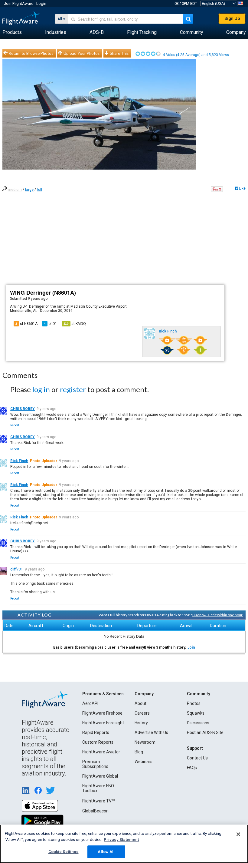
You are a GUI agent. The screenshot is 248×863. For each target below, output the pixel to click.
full (39, 189)
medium (15, 189)
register (73, 389)
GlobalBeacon (95, 810)
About (140, 703)
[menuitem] (12, 32)
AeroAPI (90, 703)
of (50, 324)
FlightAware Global (100, 776)
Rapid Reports (95, 732)
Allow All (106, 851)
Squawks (195, 713)
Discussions (198, 722)
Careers (142, 713)
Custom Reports (97, 742)
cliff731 (16, 569)
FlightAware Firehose (102, 713)
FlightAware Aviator (101, 751)
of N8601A (26, 324)
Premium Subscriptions (95, 764)
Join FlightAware (18, 3)
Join (191, 647)
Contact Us (197, 758)
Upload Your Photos (82, 53)
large (29, 189)
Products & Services (103, 693)
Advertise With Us (151, 732)
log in (41, 389)
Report (14, 425)
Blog (139, 751)
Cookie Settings (63, 851)
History (141, 722)
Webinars (143, 761)
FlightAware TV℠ (98, 801)
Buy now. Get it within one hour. (217, 615)
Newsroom (145, 742)
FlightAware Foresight (103, 722)
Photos (194, 703)
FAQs (192, 767)
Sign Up (232, 18)
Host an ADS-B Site (205, 732)
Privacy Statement (121, 839)
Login (41, 3)
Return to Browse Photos (31, 53)
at (75, 324)
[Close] (238, 834)
